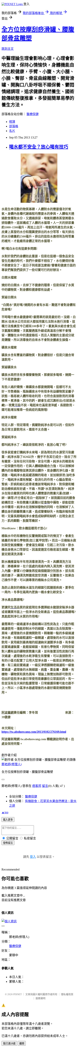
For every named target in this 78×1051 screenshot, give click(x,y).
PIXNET (17, 994)
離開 (21, 1043)
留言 (45, 785)
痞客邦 (36, 785)
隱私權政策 (67, 994)
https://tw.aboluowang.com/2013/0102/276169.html (34, 731)
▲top (5, 812)
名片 (12, 130)
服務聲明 (40, 998)
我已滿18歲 (9, 1043)
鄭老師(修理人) (12, 764)
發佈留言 (8, 842)
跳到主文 (8, 48)
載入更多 (8, 819)
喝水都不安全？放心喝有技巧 (38, 146)
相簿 (12, 121)
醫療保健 (33, 114)
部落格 (13, 126)
